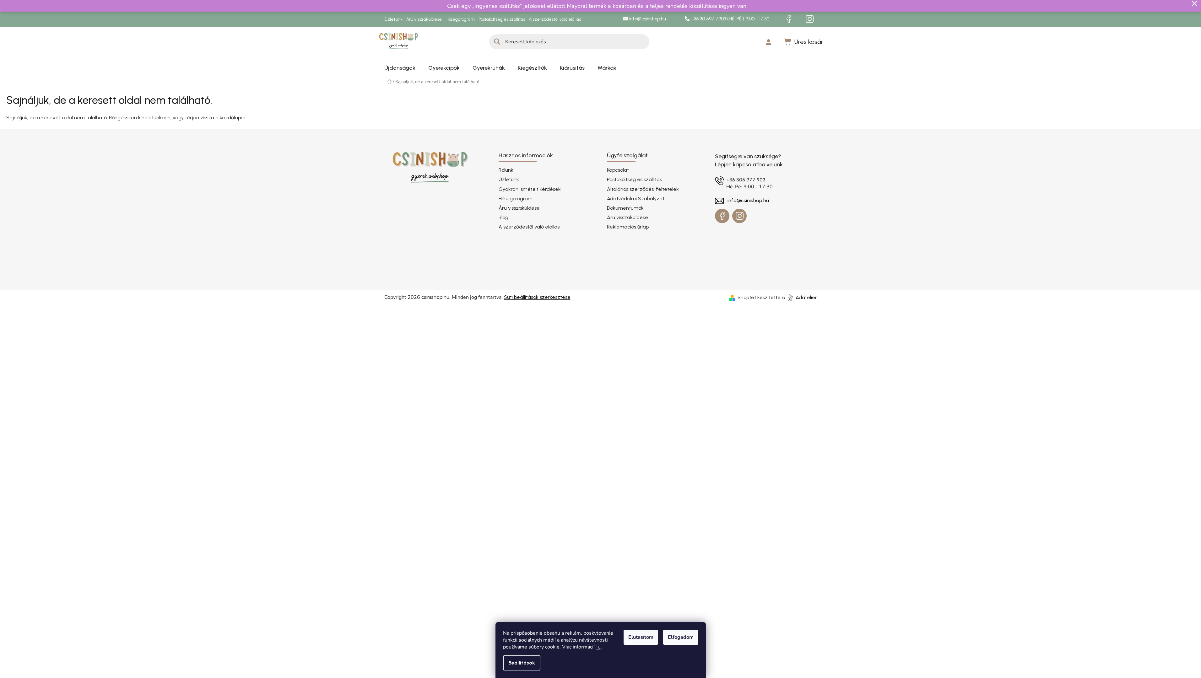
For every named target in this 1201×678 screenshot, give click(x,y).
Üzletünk (393, 19)
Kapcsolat (618, 170)
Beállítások (521, 663)
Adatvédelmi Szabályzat (635, 199)
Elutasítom (640, 637)
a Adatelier (799, 297)
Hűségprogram (460, 19)
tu (598, 647)
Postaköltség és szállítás (502, 19)
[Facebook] (789, 19)
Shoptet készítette (759, 297)
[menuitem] (400, 67)
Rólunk (506, 170)
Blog (503, 217)
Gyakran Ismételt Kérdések (530, 189)
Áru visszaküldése (424, 19)
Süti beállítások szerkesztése (537, 297)
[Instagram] (810, 19)
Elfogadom (681, 637)
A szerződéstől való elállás (555, 19)
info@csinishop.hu (647, 19)
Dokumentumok (625, 208)
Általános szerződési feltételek (643, 189)
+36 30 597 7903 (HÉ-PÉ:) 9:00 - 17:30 (729, 19)
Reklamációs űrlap (628, 227)
